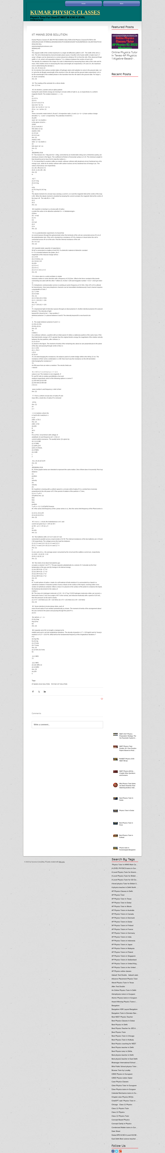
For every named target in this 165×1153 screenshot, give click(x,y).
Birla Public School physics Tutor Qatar (125, 1066)
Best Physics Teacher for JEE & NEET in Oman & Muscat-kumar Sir (125, 1028)
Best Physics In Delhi (120, 1025)
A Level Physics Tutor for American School (125, 872)
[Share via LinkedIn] (45, 691)
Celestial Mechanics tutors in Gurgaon (125, 1093)
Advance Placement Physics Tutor (125, 979)
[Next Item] (134, 41)
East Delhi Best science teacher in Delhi (125, 1139)
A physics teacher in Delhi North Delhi (125, 887)
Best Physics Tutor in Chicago (123, 1036)
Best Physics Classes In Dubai (123, 1021)
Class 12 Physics (118, 1112)
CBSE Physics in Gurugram (122, 1074)
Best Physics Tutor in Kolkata (123, 1040)
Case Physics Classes (120, 1082)
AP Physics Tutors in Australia (123, 910)
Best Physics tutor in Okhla (122, 1051)
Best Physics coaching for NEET (124, 1044)
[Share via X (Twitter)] (39, 691)
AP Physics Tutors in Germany (123, 933)
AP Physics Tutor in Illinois (122, 906)
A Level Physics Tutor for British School (125, 876)
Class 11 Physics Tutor (120, 1108)
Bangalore (115, 1005)
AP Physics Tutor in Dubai (121, 903)
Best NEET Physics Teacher (122, 1017)
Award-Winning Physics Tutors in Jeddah (125, 1002)
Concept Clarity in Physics (121, 1124)
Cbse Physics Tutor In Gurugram (124, 1085)
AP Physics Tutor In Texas (121, 899)
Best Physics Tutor (119, 1032)
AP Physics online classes (121, 971)
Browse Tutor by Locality (121, 1070)
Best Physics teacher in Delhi (123, 1047)
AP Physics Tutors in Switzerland (124, 960)
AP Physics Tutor (118, 895)
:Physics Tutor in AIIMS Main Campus (125, 865)
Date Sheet (116, 1131)
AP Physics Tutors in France (122, 929)
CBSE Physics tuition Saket (122, 1078)
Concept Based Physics (121, 1120)
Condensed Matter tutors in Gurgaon (125, 1127)
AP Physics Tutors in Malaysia (123, 948)
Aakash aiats (133, 975)
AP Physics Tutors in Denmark (123, 918)
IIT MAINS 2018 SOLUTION (41, 684)
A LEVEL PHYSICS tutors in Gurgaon (125, 868)
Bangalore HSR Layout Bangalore (124, 1009)
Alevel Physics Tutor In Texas (123, 983)
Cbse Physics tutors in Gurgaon (124, 1089)
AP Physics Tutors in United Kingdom (125, 964)
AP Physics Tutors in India (121, 937)
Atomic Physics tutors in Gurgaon (124, 998)
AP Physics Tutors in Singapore (124, 956)
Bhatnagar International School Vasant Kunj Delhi (125, 1063)
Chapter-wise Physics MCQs (122, 1097)
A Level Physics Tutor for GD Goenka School (125, 880)
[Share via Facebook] (33, 691)
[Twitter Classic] (116, 1151)
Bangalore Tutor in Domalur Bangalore (125, 1013)
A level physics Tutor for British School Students (125, 884)
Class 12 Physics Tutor (120, 1116)
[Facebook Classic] (113, 1151)
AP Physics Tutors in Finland (122, 925)
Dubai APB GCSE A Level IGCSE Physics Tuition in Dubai (125, 1135)
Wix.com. (62, 862)
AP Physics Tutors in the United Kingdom (125, 967)
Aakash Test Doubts (119, 975)
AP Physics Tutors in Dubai (122, 922)
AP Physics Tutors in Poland (122, 952)
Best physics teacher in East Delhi (124, 1059)
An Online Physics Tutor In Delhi (124, 990)
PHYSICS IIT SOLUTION (59, 684)
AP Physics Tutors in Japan (122, 944)
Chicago (115, 1104)
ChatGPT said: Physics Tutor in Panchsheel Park (125, 1101)
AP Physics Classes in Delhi (122, 891)
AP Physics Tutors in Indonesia (123, 941)
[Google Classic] (120, 1151)
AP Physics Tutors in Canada (123, 914)
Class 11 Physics (125, 1104)
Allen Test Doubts (118, 986)
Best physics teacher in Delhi (123, 1055)
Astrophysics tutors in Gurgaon (123, 994)
